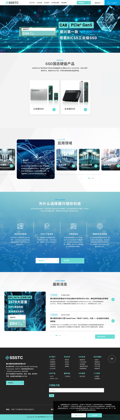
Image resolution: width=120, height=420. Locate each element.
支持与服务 (97, 357)
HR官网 (97, 376)
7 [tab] (21, 48)
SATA (51, 376)
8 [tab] (24, 48)
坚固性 (67, 366)
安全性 (67, 362)
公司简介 (52, 360)
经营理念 (52, 362)
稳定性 (67, 360)
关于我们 (52, 357)
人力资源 (97, 373)
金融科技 (82, 360)
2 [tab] (7, 48)
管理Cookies (79, 415)
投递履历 (97, 378)
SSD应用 (39, 3)
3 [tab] (10, 48)
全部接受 (94, 415)
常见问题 (97, 364)
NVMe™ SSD (54, 378)
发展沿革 (52, 364)
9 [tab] (27, 48)
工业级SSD (38, 109)
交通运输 (82, 364)
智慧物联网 (83, 368)
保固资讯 (97, 362)
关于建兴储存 (55, 3)
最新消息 (67, 373)
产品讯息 (67, 376)
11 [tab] (33, 48)
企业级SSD (70, 109)
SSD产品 (31, 3)
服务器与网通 (84, 366)
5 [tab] (16, 48)
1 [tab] (4, 48)
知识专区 (82, 376)
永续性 (67, 364)
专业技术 (46, 3)
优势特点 (52, 366)
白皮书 (97, 360)
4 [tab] (13, 48)
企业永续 (52, 368)
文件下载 (97, 366)
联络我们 (97, 368)
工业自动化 (83, 362)
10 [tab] (30, 48)
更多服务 (64, 3)
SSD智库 (82, 373)
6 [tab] (19, 48)
